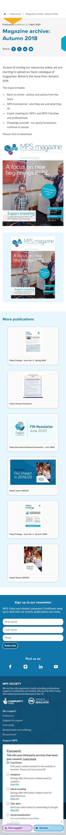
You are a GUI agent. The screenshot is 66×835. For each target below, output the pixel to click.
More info (14, 784)
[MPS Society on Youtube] (55, 666)
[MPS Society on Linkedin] (40, 666)
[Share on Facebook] (13, 49)
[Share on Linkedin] (25, 49)
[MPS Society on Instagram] (25, 666)
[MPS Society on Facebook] (10, 666)
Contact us (8, 715)
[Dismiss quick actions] (61, 822)
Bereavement (9, 734)
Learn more (29, 759)
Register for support (13, 720)
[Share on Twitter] (19, 49)
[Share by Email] (31, 49)
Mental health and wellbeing (17, 729)
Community (8, 725)
